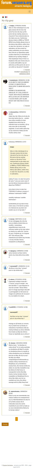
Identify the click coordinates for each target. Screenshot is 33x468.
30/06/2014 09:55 (24, 74)
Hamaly (27, 69)
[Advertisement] (16, 443)
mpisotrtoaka (24, 72)
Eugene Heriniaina (8, 465)
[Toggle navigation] (29, 11)
